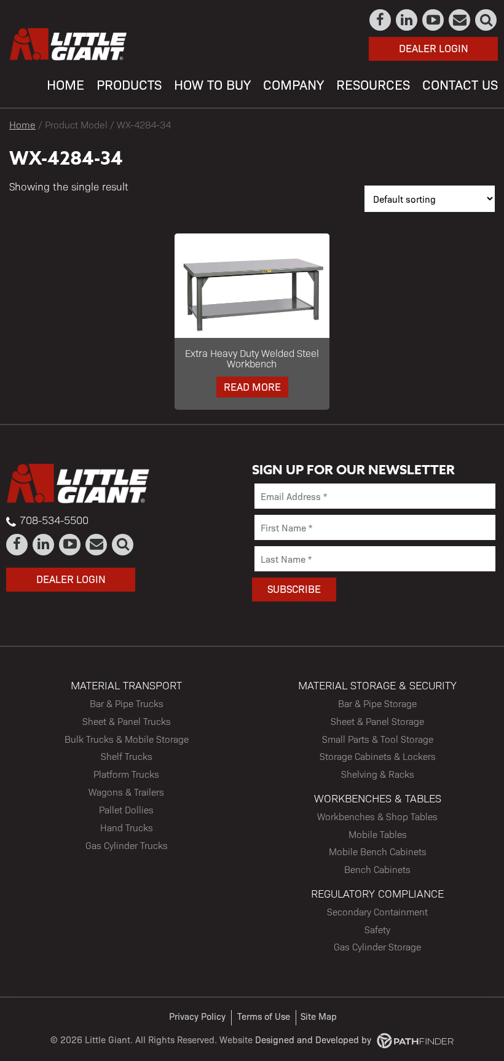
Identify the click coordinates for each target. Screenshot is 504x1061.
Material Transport (126, 685)
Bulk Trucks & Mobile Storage (127, 739)
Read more (252, 386)
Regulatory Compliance (377, 893)
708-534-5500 (54, 520)
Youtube (433, 20)
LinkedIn (407, 20)
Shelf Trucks (126, 756)
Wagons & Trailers (126, 791)
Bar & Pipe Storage (377, 703)
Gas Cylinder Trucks (126, 845)
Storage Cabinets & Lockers (378, 756)
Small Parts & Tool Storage (377, 739)
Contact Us (460, 20)
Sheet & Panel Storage (377, 721)
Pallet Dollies (126, 809)
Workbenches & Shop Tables (377, 816)
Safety (377, 929)
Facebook (380, 20)
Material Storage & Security (377, 685)
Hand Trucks (126, 827)
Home (22, 124)
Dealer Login (433, 48)
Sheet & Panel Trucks (126, 721)
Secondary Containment (377, 911)
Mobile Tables (377, 834)
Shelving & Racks (377, 774)
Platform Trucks (126, 774)
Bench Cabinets (377, 869)
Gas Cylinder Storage (377, 946)
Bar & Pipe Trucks (126, 703)
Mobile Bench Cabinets (378, 851)
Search (486, 20)
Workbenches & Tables (377, 798)
